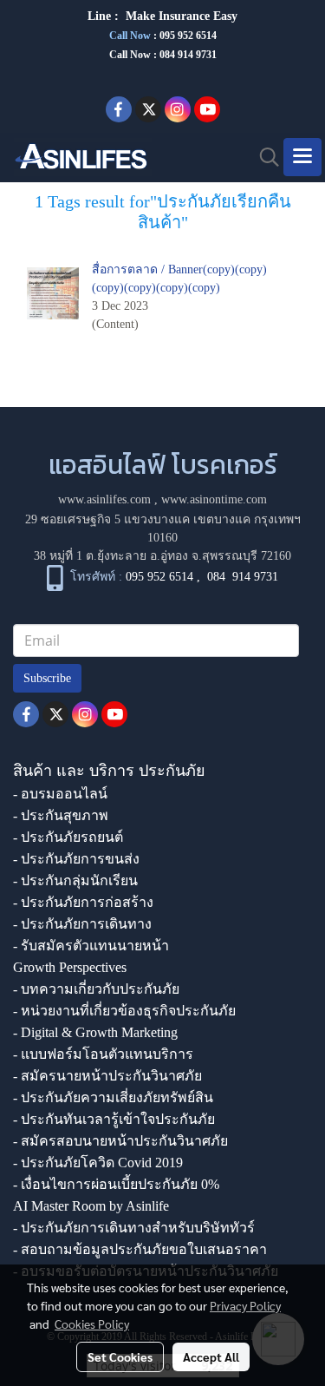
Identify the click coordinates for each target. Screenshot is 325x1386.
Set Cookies (120, 1356)
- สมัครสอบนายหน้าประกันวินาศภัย (120, 1140)
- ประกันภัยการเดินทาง (82, 923)
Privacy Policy (245, 1305)
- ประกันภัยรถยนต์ (68, 837)
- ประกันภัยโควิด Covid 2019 (98, 1162)
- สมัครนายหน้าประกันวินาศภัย (107, 1075)
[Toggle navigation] (302, 157)
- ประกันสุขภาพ (60, 815)
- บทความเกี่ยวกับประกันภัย (96, 989)
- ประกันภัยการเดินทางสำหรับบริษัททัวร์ (134, 1227)
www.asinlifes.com (104, 499)
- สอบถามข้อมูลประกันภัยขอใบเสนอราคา (140, 1249)
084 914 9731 (242, 576)
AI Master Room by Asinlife (91, 1206)
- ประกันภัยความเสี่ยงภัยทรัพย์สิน (113, 1097)
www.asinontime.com (214, 499)
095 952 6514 (188, 36)
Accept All (211, 1356)
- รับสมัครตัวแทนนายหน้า (91, 945)
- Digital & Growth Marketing (95, 1032)
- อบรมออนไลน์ (60, 793)
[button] (263, 157)
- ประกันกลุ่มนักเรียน (75, 880)
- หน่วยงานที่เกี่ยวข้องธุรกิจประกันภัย (124, 1010)
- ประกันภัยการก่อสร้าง (83, 902)
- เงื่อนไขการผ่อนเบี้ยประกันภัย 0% (116, 1184)
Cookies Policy (92, 1323)
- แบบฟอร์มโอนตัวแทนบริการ (103, 1054)
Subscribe (47, 678)
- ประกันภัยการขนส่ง (76, 858)
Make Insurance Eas (178, 16)
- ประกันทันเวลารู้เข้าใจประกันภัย (114, 1119)
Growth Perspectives (70, 967)
